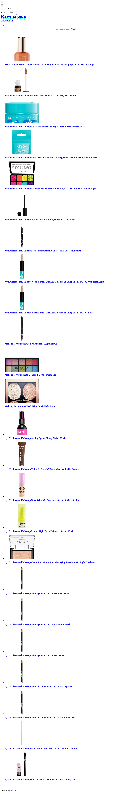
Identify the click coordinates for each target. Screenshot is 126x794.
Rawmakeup (13, 790)
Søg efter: (4, 12)
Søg (74, 29)
